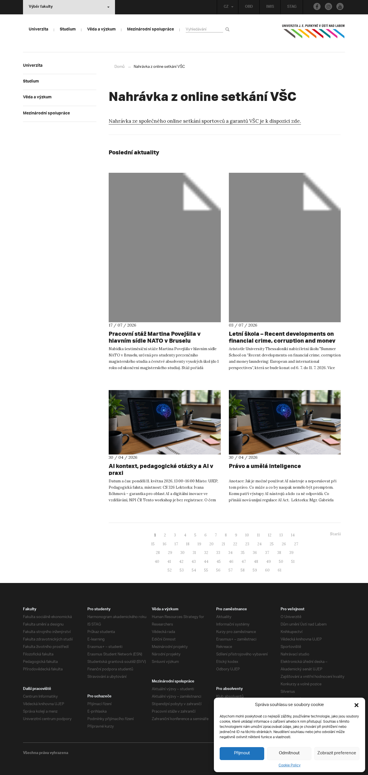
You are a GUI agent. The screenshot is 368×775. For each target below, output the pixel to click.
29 (170, 552)
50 (281, 561)
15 (153, 544)
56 (218, 570)
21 (223, 544)
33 (218, 552)
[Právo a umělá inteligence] (285, 422)
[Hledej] (228, 29)
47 (243, 561)
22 (235, 544)
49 (268, 561)
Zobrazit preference (336, 753)
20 (211, 544)
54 (194, 570)
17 (176, 544)
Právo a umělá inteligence (265, 465)
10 (247, 535)
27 (296, 544)
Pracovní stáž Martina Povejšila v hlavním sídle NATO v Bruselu (155, 337)
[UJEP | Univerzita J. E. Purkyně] (313, 34)
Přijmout (242, 753)
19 (199, 544)
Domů (119, 67)
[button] (356, 705)
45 (218, 561)
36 (255, 552)
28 (158, 552)
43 (193, 561)
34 (230, 552)
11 (258, 535)
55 (206, 570)
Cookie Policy (289, 765)
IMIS (270, 7)
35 (243, 552)
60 (267, 570)
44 (206, 561)
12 (269, 535)
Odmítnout (289, 753)
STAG (291, 7)
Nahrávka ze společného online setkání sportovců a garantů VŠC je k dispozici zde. (205, 121)
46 (231, 561)
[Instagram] (328, 6)
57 (231, 570)
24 (259, 544)
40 (157, 561)
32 (206, 552)
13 (281, 535)
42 (181, 561)
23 (247, 544)
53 (182, 570)
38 (279, 552)
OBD (249, 7)
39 (291, 552)
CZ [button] (226, 7)
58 (243, 570)
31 (194, 552)
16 (164, 544)
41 (169, 561)
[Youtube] (340, 6)
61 (279, 570)
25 (272, 544)
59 (255, 570)
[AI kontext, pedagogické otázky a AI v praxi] (165, 422)
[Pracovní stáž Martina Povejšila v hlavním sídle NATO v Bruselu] (165, 247)
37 (267, 552)
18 (187, 544)
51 (293, 561)
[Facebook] (317, 6)
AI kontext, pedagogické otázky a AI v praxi (161, 469)
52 (170, 570)
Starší (335, 534)
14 (293, 535)
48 (256, 561)
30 (182, 552)
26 (284, 544)
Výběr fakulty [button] (41, 7)
